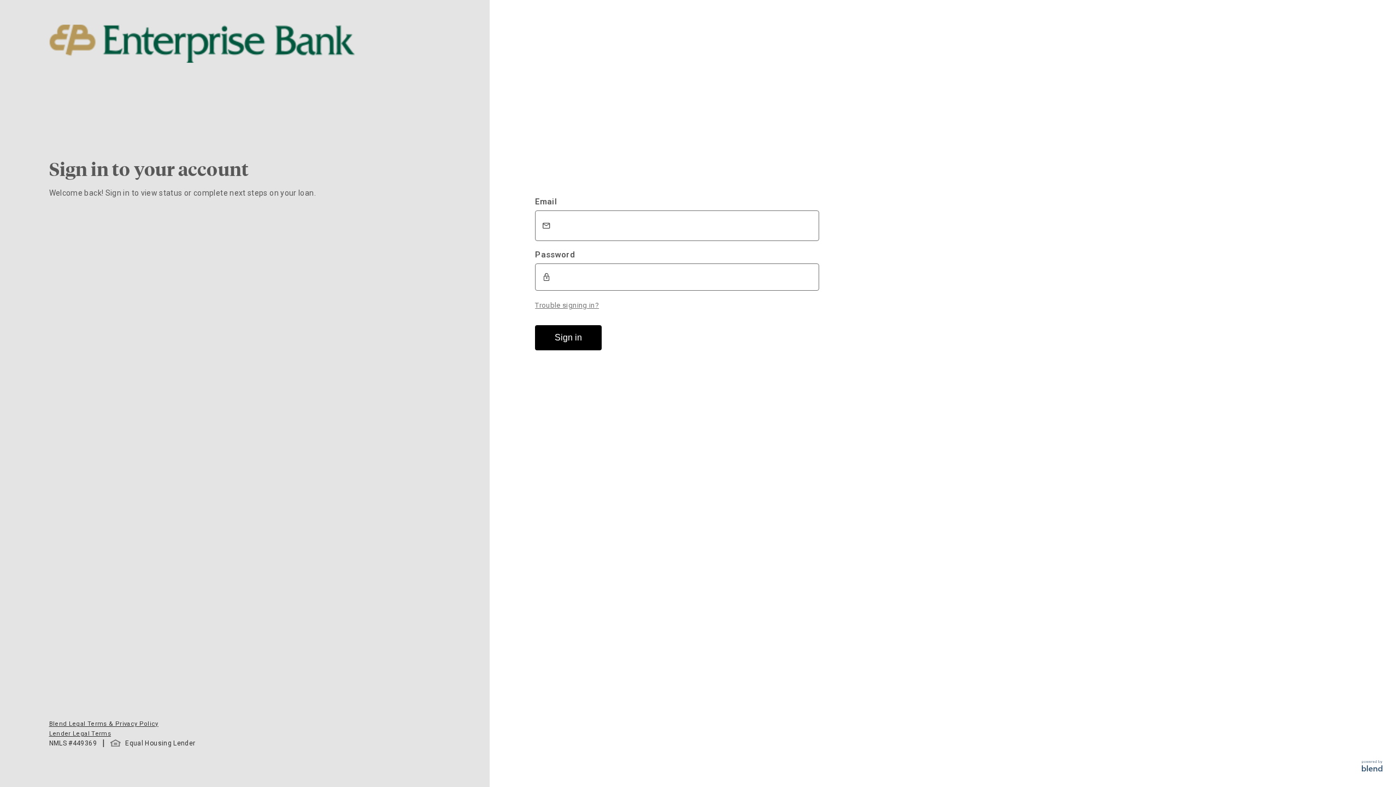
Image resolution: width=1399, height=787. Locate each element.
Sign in (568, 337)
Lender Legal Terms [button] (80, 733)
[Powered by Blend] (1372, 768)
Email (546, 202)
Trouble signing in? (567, 305)
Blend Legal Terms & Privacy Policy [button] (103, 723)
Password (555, 255)
